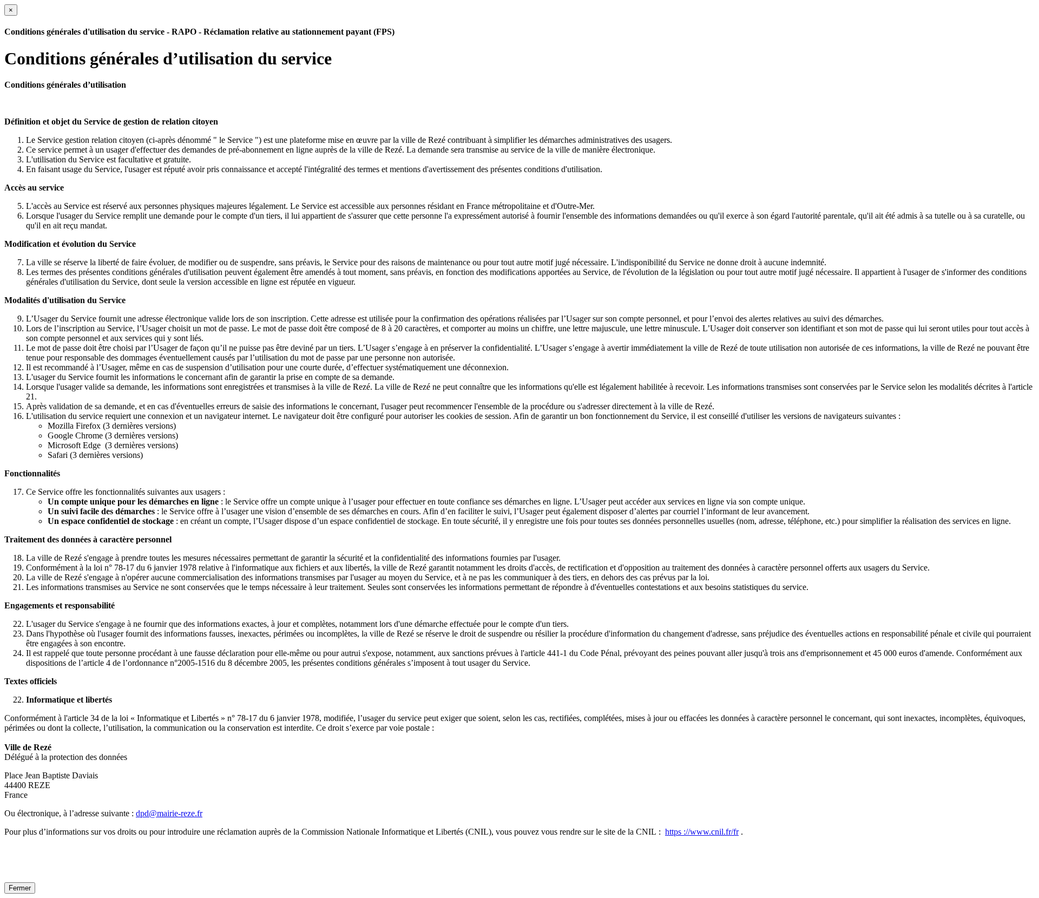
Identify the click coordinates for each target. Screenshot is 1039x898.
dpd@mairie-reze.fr (169, 813)
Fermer (20, 888)
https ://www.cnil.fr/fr (702, 831)
